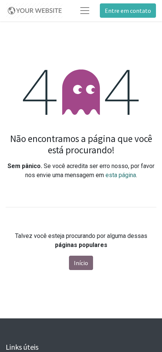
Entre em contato (128, 10)
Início (81, 263)
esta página (120, 175)
